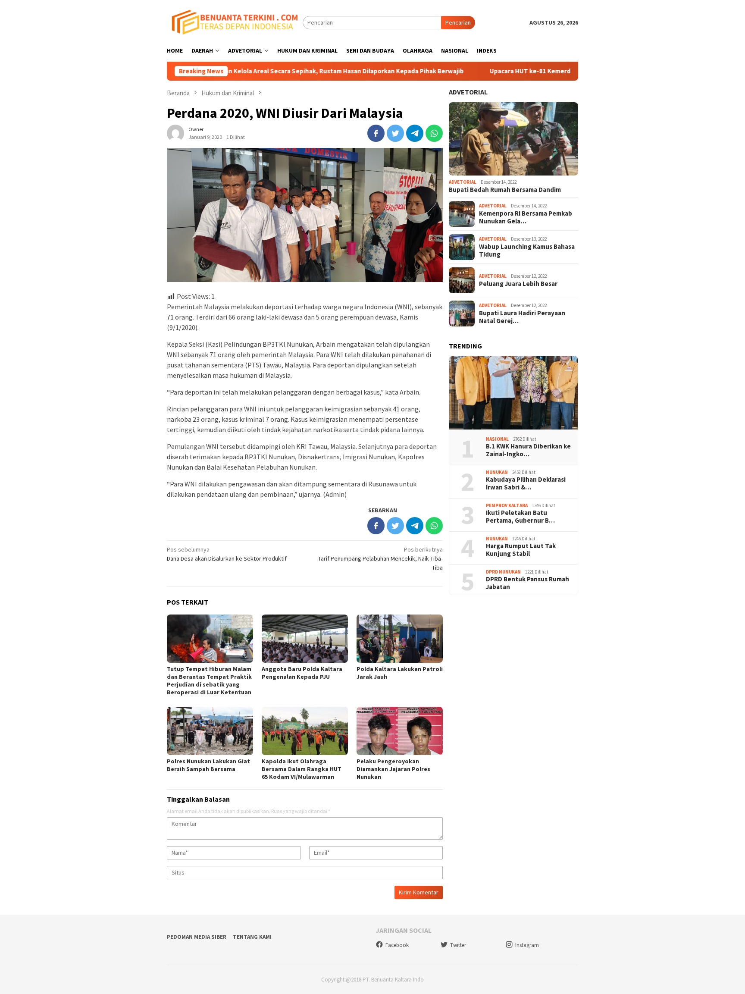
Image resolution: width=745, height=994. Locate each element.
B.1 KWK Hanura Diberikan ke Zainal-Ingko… (528, 450)
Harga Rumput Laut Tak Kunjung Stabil (521, 550)
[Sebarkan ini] (376, 133)
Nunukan (497, 472)
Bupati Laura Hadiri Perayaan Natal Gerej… (522, 317)
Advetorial (468, 92)
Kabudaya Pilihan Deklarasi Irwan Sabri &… (526, 483)
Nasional (497, 439)
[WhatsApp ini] (434, 133)
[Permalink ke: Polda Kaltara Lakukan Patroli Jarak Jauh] (400, 639)
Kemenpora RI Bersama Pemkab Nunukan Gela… (525, 217)
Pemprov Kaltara (507, 505)
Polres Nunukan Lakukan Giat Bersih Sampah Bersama (208, 765)
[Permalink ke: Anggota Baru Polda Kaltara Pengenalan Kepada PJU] (305, 639)
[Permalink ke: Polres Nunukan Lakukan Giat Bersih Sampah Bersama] (210, 731)
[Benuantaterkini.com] (235, 22)
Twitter (458, 945)
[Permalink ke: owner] (175, 132)
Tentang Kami (252, 937)
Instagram (527, 945)
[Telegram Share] (414, 133)
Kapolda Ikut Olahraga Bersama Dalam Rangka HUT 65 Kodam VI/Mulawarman (301, 769)
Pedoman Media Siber (196, 937)
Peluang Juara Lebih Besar (518, 284)
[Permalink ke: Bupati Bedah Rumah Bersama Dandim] (513, 139)
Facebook (397, 945)
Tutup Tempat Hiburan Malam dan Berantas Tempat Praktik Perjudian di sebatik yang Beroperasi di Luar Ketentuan (209, 680)
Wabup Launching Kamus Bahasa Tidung (527, 250)
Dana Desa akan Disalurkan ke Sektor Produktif (227, 554)
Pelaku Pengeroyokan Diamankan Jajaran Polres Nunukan (393, 769)
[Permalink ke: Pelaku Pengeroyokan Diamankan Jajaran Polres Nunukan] (400, 731)
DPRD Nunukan (503, 572)
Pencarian (458, 22)
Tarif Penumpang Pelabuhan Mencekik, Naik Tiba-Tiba (380, 558)
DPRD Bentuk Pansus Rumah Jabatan (527, 583)
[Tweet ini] (395, 133)
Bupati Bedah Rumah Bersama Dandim (505, 190)
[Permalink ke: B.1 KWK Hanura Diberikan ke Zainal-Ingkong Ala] (513, 393)
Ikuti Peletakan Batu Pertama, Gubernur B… (520, 516)
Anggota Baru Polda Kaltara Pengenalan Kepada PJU (302, 672)
